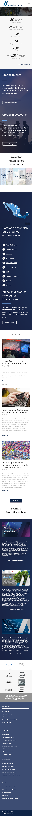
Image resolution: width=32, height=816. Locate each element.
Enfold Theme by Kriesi (8, 813)
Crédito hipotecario (14, 114)
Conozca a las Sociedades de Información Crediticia (15, 411)
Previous (26, 224)
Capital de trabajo (8, 717)
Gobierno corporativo (9, 740)
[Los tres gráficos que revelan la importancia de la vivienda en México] (16, 450)
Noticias (4, 368)
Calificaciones (7, 755)
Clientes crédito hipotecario (11, 775)
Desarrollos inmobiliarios (10, 720)
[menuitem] (29, 3)
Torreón (9, 254)
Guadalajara (11, 267)
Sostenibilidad (7, 743)
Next (28, 224)
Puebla (8, 281)
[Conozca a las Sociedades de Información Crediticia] (16, 397)
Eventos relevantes (8, 766)
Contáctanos (6, 723)
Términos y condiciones (9, 790)
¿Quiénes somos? (8, 737)
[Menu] (29, 3)
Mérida (8, 285)
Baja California (11, 245)
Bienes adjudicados (8, 769)
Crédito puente (11, 75)
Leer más (5, 381)
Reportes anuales (8, 752)
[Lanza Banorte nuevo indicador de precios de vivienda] (16, 348)
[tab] (10, 666)
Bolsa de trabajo (7, 763)
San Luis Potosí (11, 263)
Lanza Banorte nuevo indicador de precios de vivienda (14, 363)
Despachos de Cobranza (10, 798)
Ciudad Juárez (11, 249)
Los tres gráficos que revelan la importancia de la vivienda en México (15, 465)
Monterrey (10, 258)
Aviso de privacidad (8, 787)
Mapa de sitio (6, 793)
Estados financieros (9, 749)
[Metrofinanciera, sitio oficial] (13, 3)
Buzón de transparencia (9, 772)
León (7, 272)
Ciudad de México (13, 276)
